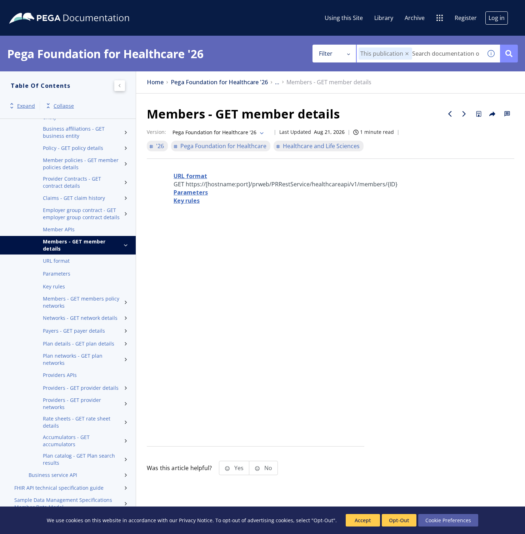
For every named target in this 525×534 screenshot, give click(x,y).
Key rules (54, 286)
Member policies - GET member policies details (81, 164)
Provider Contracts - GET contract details (72, 182)
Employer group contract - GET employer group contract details (81, 214)
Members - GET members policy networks (81, 302)
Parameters (56, 273)
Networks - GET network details (80, 317)
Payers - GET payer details (74, 330)
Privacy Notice (195, 520)
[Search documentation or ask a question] (509, 53)
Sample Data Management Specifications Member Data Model (63, 503)
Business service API (53, 475)
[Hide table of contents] (119, 85)
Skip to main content (32, 8)
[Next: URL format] (464, 114)
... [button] (277, 82)
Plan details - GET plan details (78, 343)
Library (383, 18)
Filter (325, 53)
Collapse (64, 105)
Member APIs (59, 229)
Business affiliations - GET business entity (74, 132)
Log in (497, 18)
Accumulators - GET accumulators (66, 441)
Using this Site (344, 18)
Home (155, 82)
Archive (415, 18)
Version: (156, 132)
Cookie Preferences (448, 520)
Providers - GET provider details (81, 387)
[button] (407, 53)
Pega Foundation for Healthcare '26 (219, 82)
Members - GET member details (74, 245)
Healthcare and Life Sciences (321, 146)
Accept (363, 520)
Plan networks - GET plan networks (72, 359)
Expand (26, 105)
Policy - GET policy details (73, 148)
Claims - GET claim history (74, 198)
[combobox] (419, 53)
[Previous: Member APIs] (450, 114)
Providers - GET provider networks (72, 403)
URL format (56, 260)
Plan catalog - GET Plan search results (79, 459)
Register (466, 18)
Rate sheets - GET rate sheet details (76, 422)
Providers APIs (60, 375)
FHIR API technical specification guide (59, 487)
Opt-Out (399, 520)
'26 (160, 146)
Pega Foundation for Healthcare (223, 146)
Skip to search (86, 8)
